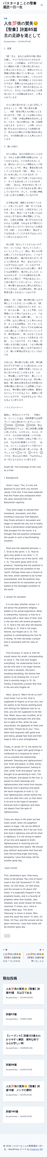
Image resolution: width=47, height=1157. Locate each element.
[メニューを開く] (41, 5)
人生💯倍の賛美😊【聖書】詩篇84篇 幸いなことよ (35, 955)
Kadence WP (36, 1149)
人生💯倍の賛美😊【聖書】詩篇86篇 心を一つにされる (13, 955)
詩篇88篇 (11, 1064)
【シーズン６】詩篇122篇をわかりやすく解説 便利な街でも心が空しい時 (23, 1039)
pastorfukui (11, 41)
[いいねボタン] (7, 936)
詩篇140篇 (12, 1111)
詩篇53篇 (11, 1014)
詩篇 (5, 18)
